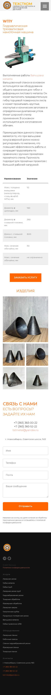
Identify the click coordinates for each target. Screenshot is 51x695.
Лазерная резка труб (12, 591)
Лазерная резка (9, 579)
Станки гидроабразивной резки (16, 643)
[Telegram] (4, 558)
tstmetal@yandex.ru (26, 430)
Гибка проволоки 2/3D (12, 624)
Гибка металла (9, 583)
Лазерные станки (10, 635)
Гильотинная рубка (11, 612)
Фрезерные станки (11, 647)
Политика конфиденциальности (16, 567)
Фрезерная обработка (12, 603)
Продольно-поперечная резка (15, 616)
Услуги (6, 574)
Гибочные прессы (10, 639)
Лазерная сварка (10, 607)
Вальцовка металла (11, 620)
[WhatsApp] (9, 558)
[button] (25, 277)
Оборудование (11, 631)
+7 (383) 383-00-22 (10, 667)
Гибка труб (7, 587)
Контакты (8, 658)
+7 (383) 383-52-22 (10, 671)
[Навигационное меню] (45, 6)
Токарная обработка (11, 599)
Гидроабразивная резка (13, 595)
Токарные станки (10, 651)
